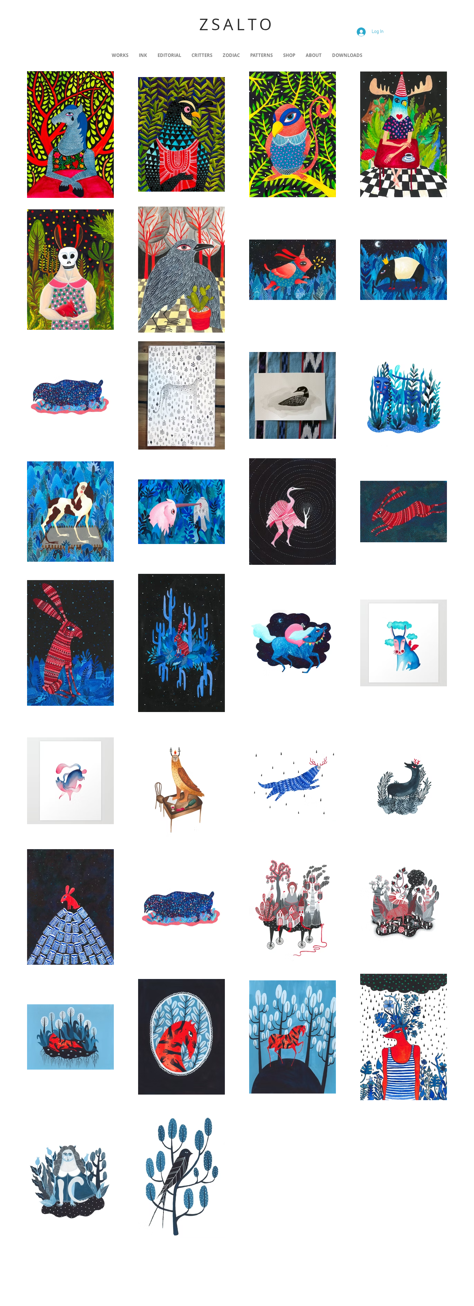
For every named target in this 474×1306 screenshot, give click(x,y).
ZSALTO (237, 24)
